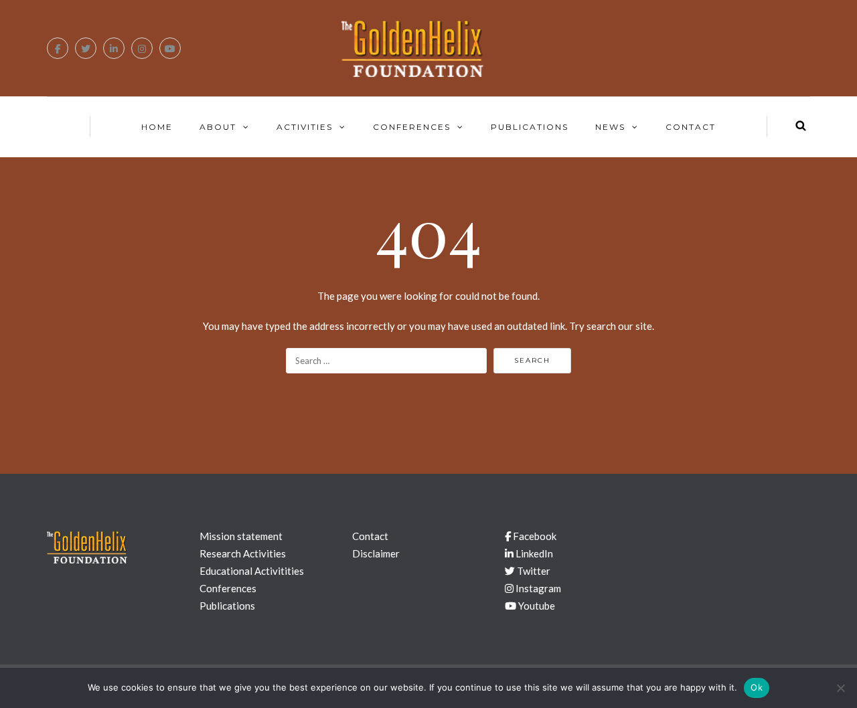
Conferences (412, 127)
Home (157, 127)
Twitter (532, 571)
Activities (305, 127)
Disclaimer (376, 553)
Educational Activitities (252, 571)
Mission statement (241, 536)
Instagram (537, 588)
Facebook (533, 536)
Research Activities (243, 553)
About (218, 127)
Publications (529, 127)
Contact (691, 127)
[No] (840, 688)
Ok (757, 687)
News (610, 127)
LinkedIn (533, 553)
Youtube (535, 606)
